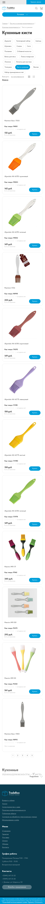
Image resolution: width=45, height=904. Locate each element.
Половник (8, 51)
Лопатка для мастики (24, 62)
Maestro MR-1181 (10, 678)
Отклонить (39, 902)
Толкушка (8, 67)
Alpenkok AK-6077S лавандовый (16, 399)
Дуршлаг (8, 41)
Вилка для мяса (10, 57)
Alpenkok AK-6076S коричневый (16, 344)
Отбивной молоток (24, 51)
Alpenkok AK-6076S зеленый (15, 511)
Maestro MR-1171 (10, 567)
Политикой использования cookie (15, 902)
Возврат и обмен (8, 800)
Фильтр (5, 80)
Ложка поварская (27, 57)
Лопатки (8, 62)
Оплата (5, 841)
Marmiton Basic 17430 (12, 121)
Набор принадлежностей (14, 72)
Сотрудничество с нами (11, 807)
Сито (29, 46)
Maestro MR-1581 (10, 622)
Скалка (19, 46)
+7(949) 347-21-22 (9, 876)
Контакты (5, 847)
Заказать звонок (35, 2)
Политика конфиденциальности (14, 810)
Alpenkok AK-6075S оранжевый (16, 176)
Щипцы (38, 41)
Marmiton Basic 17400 (12, 734)
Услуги (4, 804)
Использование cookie (10, 820)
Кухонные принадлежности (11, 27)
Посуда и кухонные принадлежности (22, 24)
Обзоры (5, 844)
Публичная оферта (9, 813)
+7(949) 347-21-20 (9, 879)
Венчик (36, 67)
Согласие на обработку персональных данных (19, 817)
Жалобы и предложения (17, 887)
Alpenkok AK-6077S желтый (14, 455)
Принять (31, 902)
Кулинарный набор (23, 41)
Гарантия (5, 834)
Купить (34, 134)
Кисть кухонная (22, 67)
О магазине (6, 831)
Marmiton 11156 (9, 288)
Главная (4, 24)
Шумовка (8, 46)
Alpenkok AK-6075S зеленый (15, 232)
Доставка (5, 837)
